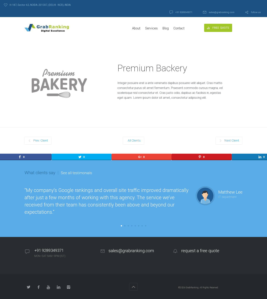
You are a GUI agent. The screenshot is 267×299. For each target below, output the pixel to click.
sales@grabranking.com (221, 12)
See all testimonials (76, 173)
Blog (165, 28)
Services (151, 28)
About (136, 28)
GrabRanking (192, 287)
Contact (179, 28)
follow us (256, 12)
